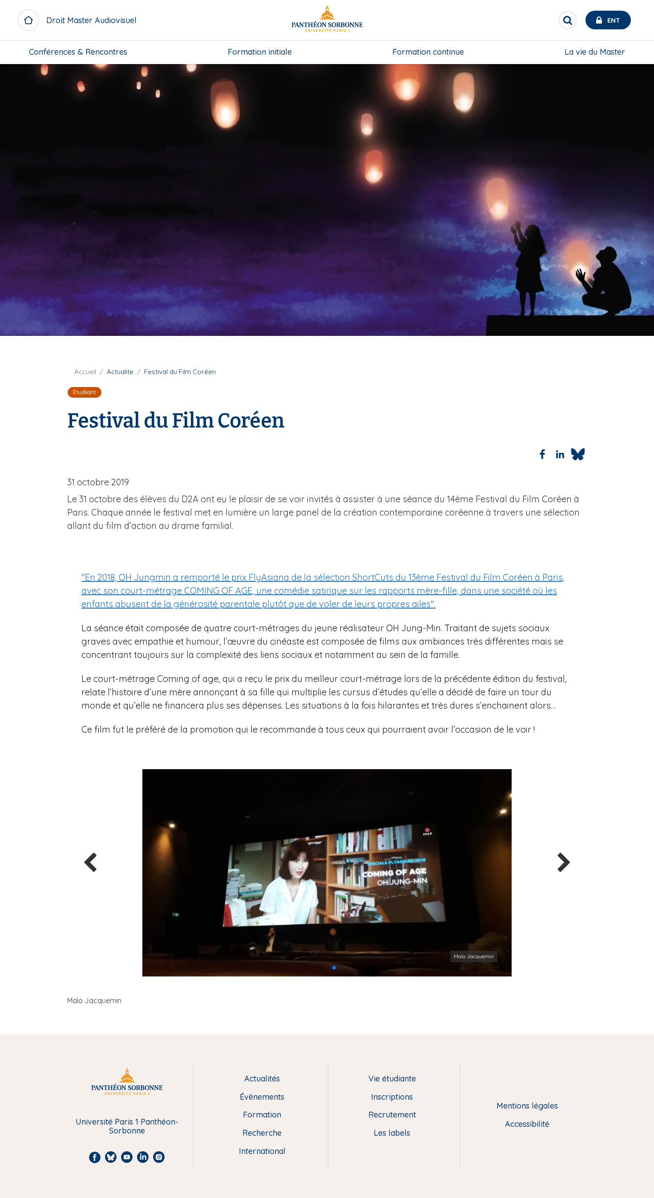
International (262, 1151)
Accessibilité (527, 1124)
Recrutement (392, 1115)
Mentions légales (527, 1106)
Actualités (262, 1079)
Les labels (392, 1133)
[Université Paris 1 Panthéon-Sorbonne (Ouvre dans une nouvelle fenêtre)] (327, 20)
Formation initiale (260, 52)
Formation (262, 1115)
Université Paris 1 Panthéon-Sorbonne (127, 1126)
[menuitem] (78, 52)
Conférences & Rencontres (78, 52)
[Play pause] (372, 970)
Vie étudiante (392, 1079)
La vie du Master (595, 52)
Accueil (85, 371)
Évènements (262, 1097)
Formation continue (428, 52)
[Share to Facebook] (542, 454)
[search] (568, 20)
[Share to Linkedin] (560, 454)
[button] (320, 967)
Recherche (262, 1133)
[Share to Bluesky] (578, 454)
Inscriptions (392, 1097)
